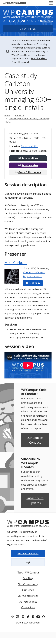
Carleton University (34, 272)
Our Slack (28, 590)
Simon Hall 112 (29, 146)
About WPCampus (28, 572)
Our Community (28, 584)
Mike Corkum (15, 262)
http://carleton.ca (32, 276)
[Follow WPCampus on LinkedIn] (23, 616)
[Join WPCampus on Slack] (12, 616)
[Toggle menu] (51, 3)
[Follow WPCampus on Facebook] (33, 616)
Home (7, 115)
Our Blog (28, 578)
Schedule (19, 115)
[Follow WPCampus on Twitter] (28, 616)
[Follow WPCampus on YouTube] (38, 616)
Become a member (28, 553)
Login (28, 562)
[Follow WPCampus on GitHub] (43, 616)
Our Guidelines (28, 601)
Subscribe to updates (34, 500)
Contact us (28, 607)
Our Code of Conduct (35, 440)
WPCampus (34, 622)
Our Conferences (28, 596)
